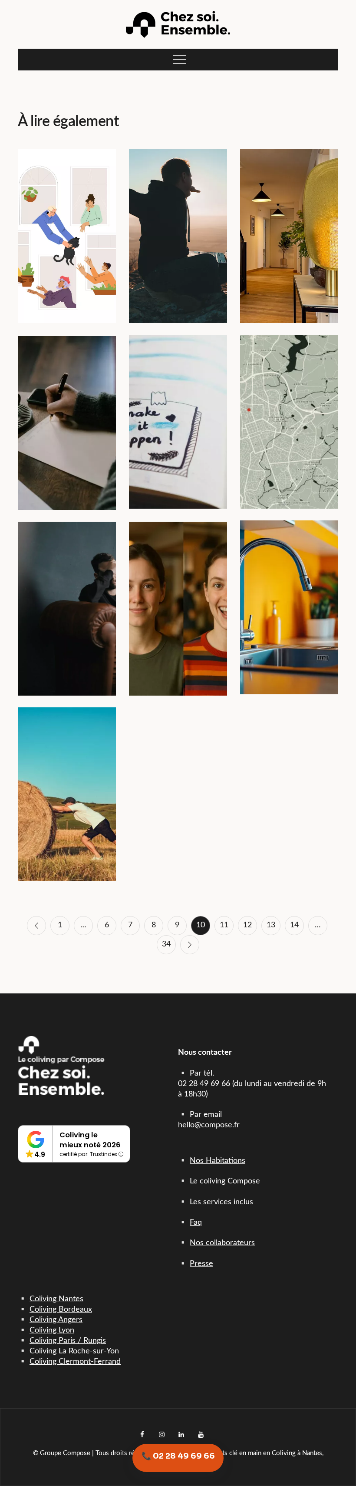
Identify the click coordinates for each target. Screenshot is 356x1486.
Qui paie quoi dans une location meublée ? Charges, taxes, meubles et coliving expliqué (289, 595)
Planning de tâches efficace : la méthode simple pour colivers (178, 410)
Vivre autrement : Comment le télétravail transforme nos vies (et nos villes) (178, 224)
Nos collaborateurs (222, 1243)
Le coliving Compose (225, 1181)
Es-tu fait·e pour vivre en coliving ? (177, 597)
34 (166, 944)
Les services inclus (221, 1202)
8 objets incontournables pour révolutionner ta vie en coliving (289, 225)
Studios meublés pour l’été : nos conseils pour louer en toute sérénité (67, 783)
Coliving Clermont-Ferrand (75, 1362)
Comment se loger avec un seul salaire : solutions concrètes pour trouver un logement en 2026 (66, 597)
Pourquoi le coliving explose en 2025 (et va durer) (67, 225)
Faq (196, 1222)
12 (247, 925)
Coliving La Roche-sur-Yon (74, 1351)
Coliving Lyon (52, 1330)
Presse (201, 1264)
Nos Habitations (217, 1161)
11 (224, 925)
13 (271, 925)
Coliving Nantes (56, 1299)
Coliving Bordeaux (61, 1309)
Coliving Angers (56, 1320)
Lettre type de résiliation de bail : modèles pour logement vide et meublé (67, 412)
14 (294, 925)
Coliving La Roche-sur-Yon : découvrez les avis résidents (289, 410)
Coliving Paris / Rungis (68, 1341)
